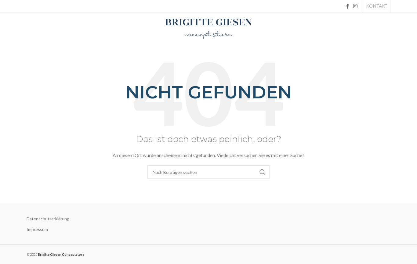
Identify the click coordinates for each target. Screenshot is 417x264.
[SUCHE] (263, 172)
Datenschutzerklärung (48, 218)
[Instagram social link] (355, 6)
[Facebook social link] (347, 6)
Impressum (37, 229)
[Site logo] (208, 28)
